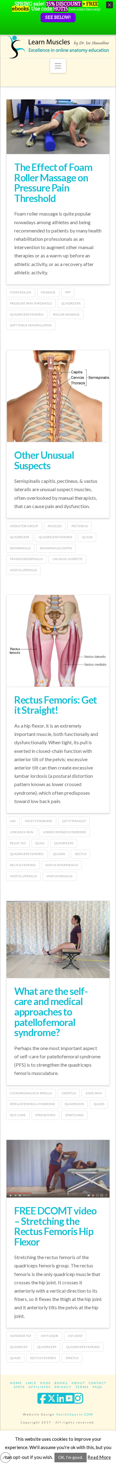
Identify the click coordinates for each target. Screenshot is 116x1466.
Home (16, 1383)
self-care (18, 1115)
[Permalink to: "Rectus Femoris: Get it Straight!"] (58, 650)
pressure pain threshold (31, 303)
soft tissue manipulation (31, 325)
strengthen (45, 1115)
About (78, 1383)
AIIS (12, 821)
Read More (99, 1457)
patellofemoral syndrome (32, 1104)
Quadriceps (70, 303)
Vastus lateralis (23, 570)
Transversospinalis (26, 559)
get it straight (74, 821)
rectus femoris (23, 865)
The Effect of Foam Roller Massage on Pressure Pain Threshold (53, 182)
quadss (59, 854)
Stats (19, 1387)
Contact (97, 1383)
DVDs (45, 1383)
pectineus (79, 526)
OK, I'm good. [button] (70, 1457)
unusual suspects (67, 559)
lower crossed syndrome (64, 832)
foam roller (20, 292)
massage (48, 292)
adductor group (24, 526)
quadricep (19, 1347)
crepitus (69, 1093)
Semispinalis (20, 548)
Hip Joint (75, 1336)
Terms (82, 1387)
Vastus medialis (59, 876)
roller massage (66, 314)
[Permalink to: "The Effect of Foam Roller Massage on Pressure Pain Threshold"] (58, 126)
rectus (80, 854)
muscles (55, 526)
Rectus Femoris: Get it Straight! (55, 705)
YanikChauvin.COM (74, 1414)
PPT (68, 292)
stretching (74, 1115)
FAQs (97, 1387)
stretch (72, 1358)
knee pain (94, 1093)
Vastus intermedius (61, 865)
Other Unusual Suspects (44, 460)
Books (61, 1383)
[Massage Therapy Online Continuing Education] (58, 47)
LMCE (31, 1383)
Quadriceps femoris (26, 314)
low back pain (21, 832)
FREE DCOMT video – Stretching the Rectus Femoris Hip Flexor (55, 1226)
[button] (58, 66)
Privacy (63, 1387)
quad (39, 843)
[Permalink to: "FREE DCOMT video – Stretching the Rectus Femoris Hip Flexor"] (58, 1168)
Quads (87, 537)
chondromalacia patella (31, 1093)
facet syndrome (38, 821)
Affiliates (39, 1387)
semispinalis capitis (56, 548)
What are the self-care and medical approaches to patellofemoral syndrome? (51, 1011)
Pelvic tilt (18, 843)
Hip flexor (49, 1336)
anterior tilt (20, 1336)
